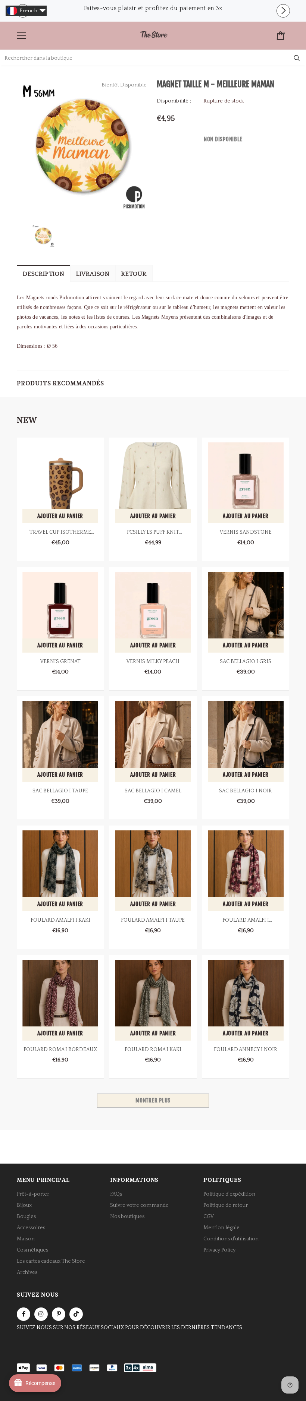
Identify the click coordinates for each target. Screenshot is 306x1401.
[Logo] (154, 35)
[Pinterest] (58, 1314)
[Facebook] (23, 1314)
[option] (153, 8)
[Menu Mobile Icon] (21, 35)
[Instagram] (41, 1314)
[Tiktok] (76, 1314)
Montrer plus (153, 1100)
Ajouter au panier (60, 516)
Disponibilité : (174, 101)
